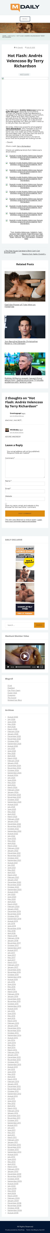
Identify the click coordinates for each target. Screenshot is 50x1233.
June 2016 (12, 984)
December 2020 (14, 882)
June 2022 (12, 838)
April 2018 (11, 933)
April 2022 (11, 843)
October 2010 (13, 1150)
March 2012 (12, 1108)
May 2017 (11, 958)
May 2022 (11, 841)
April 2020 (12, 902)
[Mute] (38, 667)
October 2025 (13, 741)
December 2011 (14, 1116)
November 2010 (14, 1147)
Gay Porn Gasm (14, 690)
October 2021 (13, 858)
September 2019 (14, 919)
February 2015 (13, 1023)
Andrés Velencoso (22, 232)
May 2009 (12, 1191)
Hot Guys (24, 74)
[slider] (23, 667)
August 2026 (13, 717)
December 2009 (14, 1174)
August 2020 (13, 892)
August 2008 (13, 1213)
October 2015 (13, 1004)
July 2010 (11, 1157)
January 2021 (13, 880)
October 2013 (13, 1062)
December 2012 (14, 1086)
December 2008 (14, 1203)
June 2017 (12, 955)
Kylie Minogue (33, 234)
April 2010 (11, 1164)
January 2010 (13, 1171)
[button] (25, 656)
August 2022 (13, 834)
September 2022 (14, 831)
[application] (25, 656)
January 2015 (13, 1026)
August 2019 (13, 921)
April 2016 (11, 989)
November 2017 (14, 943)
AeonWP (42, 1230)
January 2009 (13, 1201)
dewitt (20, 47)
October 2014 (13, 1033)
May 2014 (11, 1045)
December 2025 (14, 736)
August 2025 (13, 746)
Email (8, 488)
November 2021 (14, 855)
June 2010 (12, 1159)
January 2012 (13, 1113)
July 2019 (11, 924)
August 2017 (13, 950)
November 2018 (14, 928)
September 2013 (14, 1065)
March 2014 (12, 1050)
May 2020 (12, 899)
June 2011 (11, 1130)
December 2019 (14, 911)
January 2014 (13, 1055)
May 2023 (11, 812)
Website (8, 496)
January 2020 (13, 909)
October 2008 (13, 1208)
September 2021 (14, 860)
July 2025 (11, 749)
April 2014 (11, 1048)
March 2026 (12, 729)
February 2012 (13, 1111)
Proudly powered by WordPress (14, 1230)
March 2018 (12, 936)
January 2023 (13, 821)
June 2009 (12, 1189)
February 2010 (13, 1169)
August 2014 (13, 1038)
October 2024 (13, 770)
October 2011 (13, 1120)
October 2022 (13, 829)
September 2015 (14, 1006)
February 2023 (13, 819)
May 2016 (11, 987)
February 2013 (13, 1082)
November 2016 (14, 972)
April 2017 (11, 960)
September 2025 (14, 744)
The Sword (12, 698)
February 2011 (13, 1140)
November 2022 (14, 826)
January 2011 (13, 1142)
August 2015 (13, 1009)
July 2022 (11, 836)
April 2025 (11, 756)
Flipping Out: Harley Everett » (34, 254)
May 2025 (11, 753)
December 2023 (14, 795)
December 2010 (14, 1145)
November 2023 (14, 797)
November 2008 (14, 1206)
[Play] (8, 667)
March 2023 (12, 817)
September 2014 (14, 1035)
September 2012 (14, 1094)
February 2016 (13, 994)
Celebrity (34, 232)
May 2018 (11, 931)
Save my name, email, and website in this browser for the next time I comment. (22, 506)
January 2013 (13, 1084)
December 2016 (14, 970)
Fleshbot (11, 688)
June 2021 (12, 868)
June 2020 (12, 897)
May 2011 (11, 1133)
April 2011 (11, 1135)
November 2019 (14, 914)
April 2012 (11, 1106)
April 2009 (12, 1193)
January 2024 (13, 792)
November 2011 (14, 1118)
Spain (12, 237)
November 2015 (14, 1001)
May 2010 (11, 1162)
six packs (39, 235)
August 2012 (13, 1096)
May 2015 (11, 1016)
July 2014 (11, 1040)
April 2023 (11, 814)
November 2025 (14, 739)
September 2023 (14, 802)
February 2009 (14, 1198)
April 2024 (12, 785)
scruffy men (30, 235)
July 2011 (11, 1128)
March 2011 (12, 1137)
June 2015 (12, 1013)
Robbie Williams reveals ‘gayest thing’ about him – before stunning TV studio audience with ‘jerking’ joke (24, 380)
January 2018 (13, 941)
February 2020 (13, 907)
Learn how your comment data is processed (23, 520)
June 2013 (12, 1072)
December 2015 (14, 999)
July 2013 (11, 1069)
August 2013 (13, 1067)
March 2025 (12, 758)
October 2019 (13, 916)
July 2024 (11, 778)
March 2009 (12, 1196)
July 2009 (11, 1186)
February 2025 (13, 761)
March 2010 (12, 1167)
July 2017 (11, 953)
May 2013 (11, 1074)
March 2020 (12, 904)
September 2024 (14, 773)
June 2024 (12, 780)
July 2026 (11, 719)
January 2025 (13, 763)
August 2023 (13, 804)
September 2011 (14, 1123)
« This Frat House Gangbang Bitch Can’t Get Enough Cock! (22, 251)
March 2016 (12, 992)
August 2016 (13, 979)
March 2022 (12, 846)
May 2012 (11, 1103)
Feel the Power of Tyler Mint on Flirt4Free (20, 306)
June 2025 (12, 751)
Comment (10, 458)
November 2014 (14, 1031)
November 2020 (14, 885)
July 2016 (11, 982)
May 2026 (11, 724)
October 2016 (13, 975)
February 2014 (13, 1052)
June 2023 (12, 809)
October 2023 (13, 800)
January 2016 (13, 996)
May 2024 (12, 783)
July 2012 (11, 1099)
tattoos (18, 237)
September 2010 (14, 1152)
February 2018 (13, 938)
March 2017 (12, 962)
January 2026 (13, 734)
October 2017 (13, 945)
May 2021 (11, 870)
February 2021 (13, 877)
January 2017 (13, 967)
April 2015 (11, 1018)
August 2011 (12, 1125)
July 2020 (11, 894)
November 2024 (14, 768)
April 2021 (11, 873)
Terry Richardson (24, 146)
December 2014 (14, 1028)
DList (10, 686)
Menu (25, 19)
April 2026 (11, 727)
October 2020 (13, 887)
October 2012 (13, 1091)
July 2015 (11, 1011)
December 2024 (14, 766)
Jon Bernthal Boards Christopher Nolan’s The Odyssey (21, 342)
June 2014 (12, 1043)
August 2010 (13, 1154)
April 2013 (11, 1077)
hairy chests (21, 234)
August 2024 (13, 775)
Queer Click (12, 693)
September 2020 (15, 890)
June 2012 (12, 1101)
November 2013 (14, 1060)
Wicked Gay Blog (15, 700)
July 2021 (11, 865)
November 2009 (14, 1176)
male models (19, 235)
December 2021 (14, 853)
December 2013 (14, 1057)
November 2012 (14, 1089)
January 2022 (13, 851)
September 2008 (15, 1210)
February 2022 (13, 848)
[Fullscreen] (42, 667)
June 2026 (12, 722)
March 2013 (12, 1079)
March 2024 (12, 787)
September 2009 (15, 1181)
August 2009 (13, 1184)
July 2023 (11, 807)
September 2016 (14, 977)
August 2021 (13, 863)
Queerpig (11, 695)
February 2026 (13, 732)
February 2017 (13, 965)
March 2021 (12, 875)
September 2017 (14, 948)
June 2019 (12, 926)
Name (8, 481)
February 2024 (13, 790)
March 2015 (12, 1021)
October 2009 (13, 1179)
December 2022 (14, 824)
